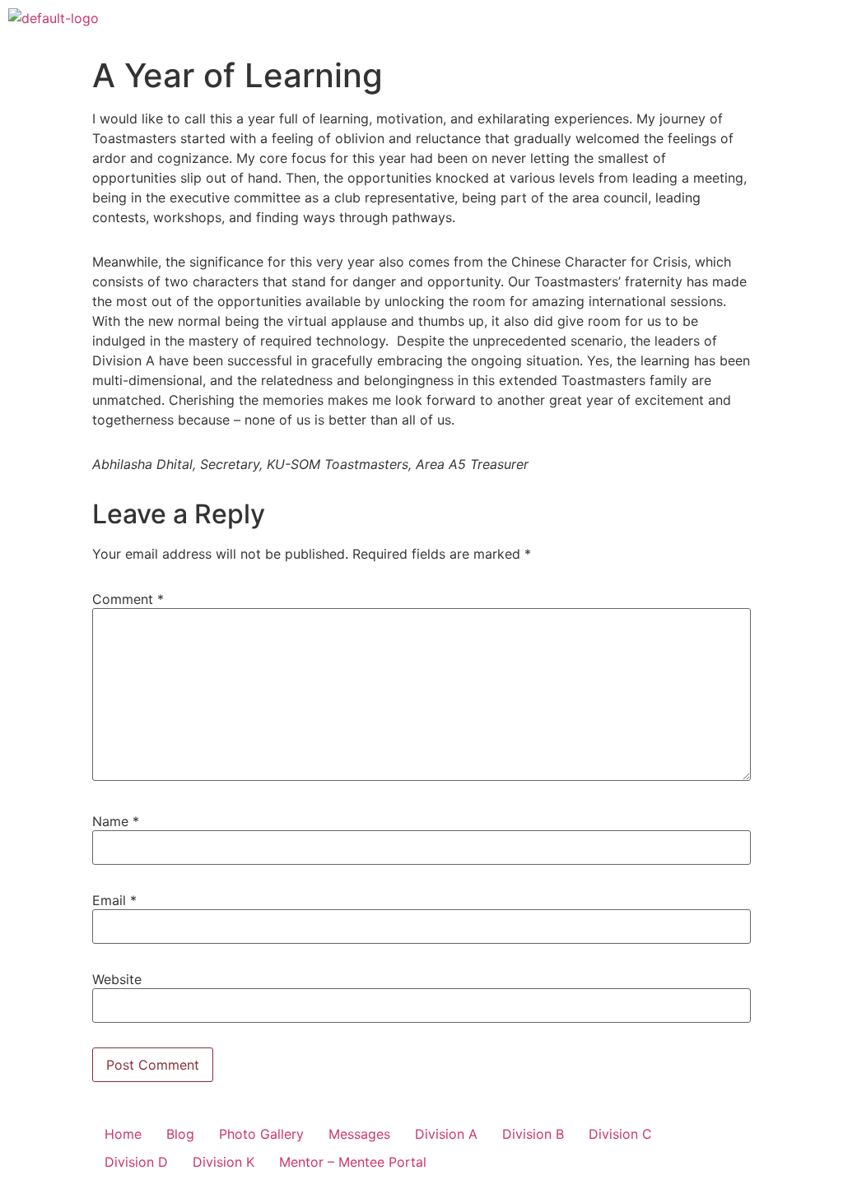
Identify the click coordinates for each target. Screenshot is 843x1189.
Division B (533, 1134)
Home (123, 1134)
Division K (223, 1162)
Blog (180, 1134)
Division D (136, 1162)
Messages (359, 1134)
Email (114, 900)
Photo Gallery (261, 1134)
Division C (620, 1134)
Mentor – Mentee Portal (352, 1162)
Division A (446, 1134)
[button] (821, 23)
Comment (128, 599)
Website (117, 979)
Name (115, 821)
